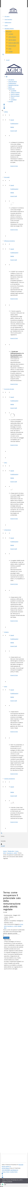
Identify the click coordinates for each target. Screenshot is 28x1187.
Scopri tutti (13, 131)
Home (5, 851)
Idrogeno (6, 632)
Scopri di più (14, 166)
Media (12, 127)
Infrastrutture (7, 529)
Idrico (5, 462)
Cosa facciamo (8, 19)
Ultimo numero (15, 92)
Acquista (6, 937)
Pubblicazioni (8, 22)
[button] (3, 54)
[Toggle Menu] (2, 110)
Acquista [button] (12, 1008)
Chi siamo (7, 16)
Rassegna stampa (13, 85)
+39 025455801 (6, 1170)
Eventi (6, 25)
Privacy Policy (6, 1172)
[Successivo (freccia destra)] (2, 1186)
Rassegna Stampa (9, 28)
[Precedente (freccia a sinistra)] (0, 1186)
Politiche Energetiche (9, 778)
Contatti (6, 6)
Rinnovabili (6, 177)
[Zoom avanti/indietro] (0, 1184)
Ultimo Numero (12, 36)
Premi (9, 48)
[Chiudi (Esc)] (5, 1184)
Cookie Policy (14, 1172)
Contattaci (14, 99)
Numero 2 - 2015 (12, 853)
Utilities (6, 111)
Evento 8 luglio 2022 (13, 42)
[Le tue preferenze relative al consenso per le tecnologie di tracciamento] (2, 1184)
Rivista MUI (8, 31)
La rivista (10, 34)
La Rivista (13, 90)
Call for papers (12, 39)
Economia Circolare (9, 389)
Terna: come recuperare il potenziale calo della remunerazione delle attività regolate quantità (13, 931)
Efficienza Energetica (9, 240)
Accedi (7, 60)
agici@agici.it (14, 1170)
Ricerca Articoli (12, 45)
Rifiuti (5, 686)
